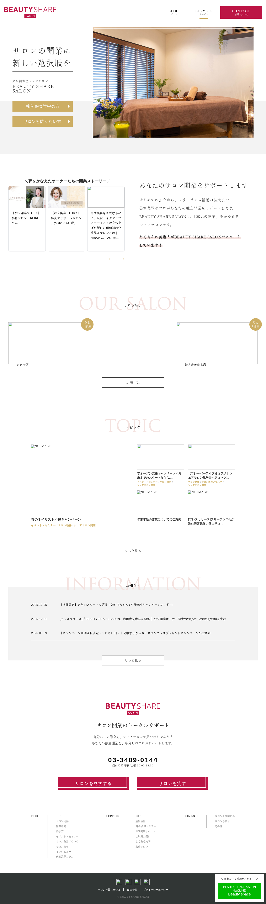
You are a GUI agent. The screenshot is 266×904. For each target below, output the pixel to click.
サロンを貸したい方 (109, 889)
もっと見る (133, 660)
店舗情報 (140, 821)
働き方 (60, 831)
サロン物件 (62, 821)
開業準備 (61, 826)
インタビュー (63, 851)
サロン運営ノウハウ (67, 841)
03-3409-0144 (133, 760)
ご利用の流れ (142, 836)
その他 (218, 826)
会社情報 (132, 889)
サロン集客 (62, 846)
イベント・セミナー (67, 836)
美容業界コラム (65, 856)
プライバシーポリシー (155, 889)
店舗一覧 (133, 382)
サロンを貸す (172, 783)
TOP (58, 816)
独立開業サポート (145, 831)
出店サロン (141, 846)
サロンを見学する (93, 783)
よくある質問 (142, 841)
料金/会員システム (145, 826)
